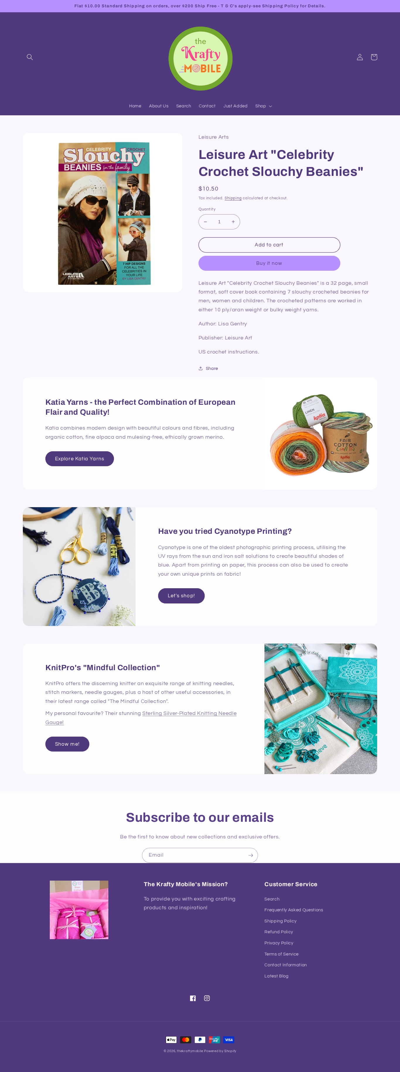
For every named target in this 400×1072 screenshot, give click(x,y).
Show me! (67, 744)
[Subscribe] (251, 855)
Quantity (207, 209)
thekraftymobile (190, 1051)
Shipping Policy (280, 921)
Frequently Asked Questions (293, 910)
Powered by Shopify (220, 1051)
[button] (30, 57)
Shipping (233, 198)
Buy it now (269, 263)
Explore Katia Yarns (79, 458)
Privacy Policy (278, 943)
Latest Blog (276, 976)
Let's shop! (181, 595)
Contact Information (285, 965)
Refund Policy (278, 931)
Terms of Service (281, 954)
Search (271, 899)
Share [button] (212, 368)
